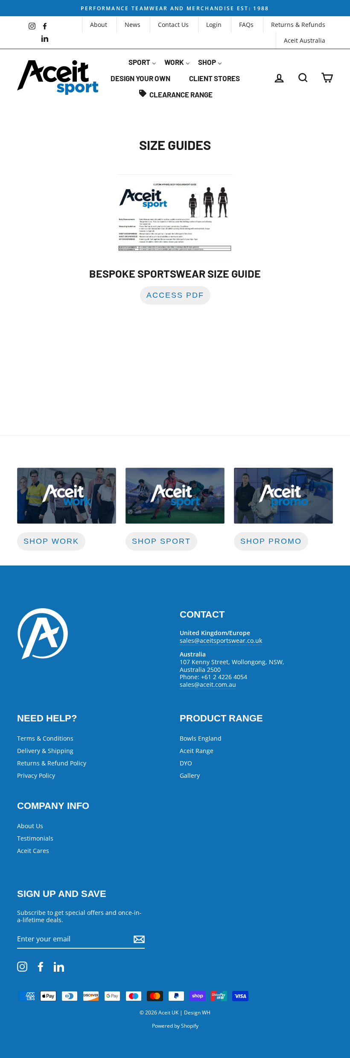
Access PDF (175, 295)
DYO (186, 763)
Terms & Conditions (45, 738)
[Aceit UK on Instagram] (22, 966)
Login (214, 25)
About (98, 25)
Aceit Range (196, 751)
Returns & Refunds (298, 25)
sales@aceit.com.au (208, 684)
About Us (30, 826)
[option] (175, 8)
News (132, 25)
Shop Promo (271, 541)
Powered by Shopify (175, 1025)
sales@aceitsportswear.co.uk (221, 640)
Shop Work (51, 541)
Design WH (197, 1012)
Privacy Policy (36, 775)
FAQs (246, 25)
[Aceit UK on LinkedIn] (59, 966)
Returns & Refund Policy (51, 763)
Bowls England (201, 738)
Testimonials (35, 838)
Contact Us (173, 25)
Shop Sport (161, 541)
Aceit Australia (304, 40)
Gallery (190, 775)
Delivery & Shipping (45, 751)
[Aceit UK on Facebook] (40, 966)
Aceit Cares (33, 851)
